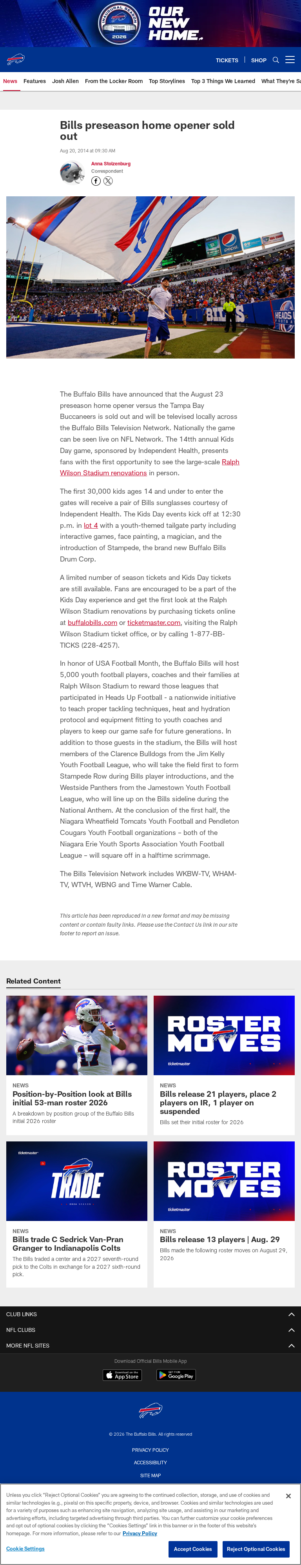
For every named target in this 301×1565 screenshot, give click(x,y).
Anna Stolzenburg (111, 163)
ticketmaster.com (153, 622)
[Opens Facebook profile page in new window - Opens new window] (96, 181)
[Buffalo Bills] (150, 1411)
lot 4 (91, 525)
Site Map (150, 1475)
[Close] (288, 1496)
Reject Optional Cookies (256, 1549)
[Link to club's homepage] (15, 56)
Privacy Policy (150, 1450)
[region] (150, 1524)
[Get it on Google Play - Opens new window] (176, 1379)
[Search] (276, 59)
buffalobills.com (92, 622)
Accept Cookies (193, 1549)
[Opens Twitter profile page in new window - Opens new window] (108, 181)
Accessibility (150, 1462)
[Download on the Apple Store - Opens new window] (122, 1376)
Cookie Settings (25, 1548)
